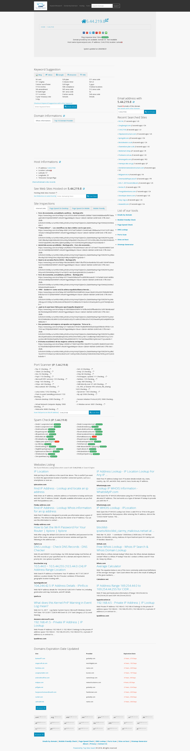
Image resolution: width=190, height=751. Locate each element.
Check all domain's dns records (43, 182)
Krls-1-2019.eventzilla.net (128, 183)
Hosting (81, 6)
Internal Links (41, 208)
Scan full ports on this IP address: (46, 412)
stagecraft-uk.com (41, 663)
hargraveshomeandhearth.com (45, 692)
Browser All (41, 708)
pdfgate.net (39, 687)
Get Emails (151, 112)
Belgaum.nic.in (124, 174)
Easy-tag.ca (123, 200)
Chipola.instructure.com (127, 134)
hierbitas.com (39, 668)
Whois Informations (43, 120)
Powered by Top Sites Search (84, 748)
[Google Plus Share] (87, 32)
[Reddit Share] (103, 32)
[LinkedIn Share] (93, 32)
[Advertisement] (74, 139)
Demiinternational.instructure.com (131, 168)
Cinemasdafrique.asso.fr (128, 179)
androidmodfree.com (42, 678)
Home (43, 27)
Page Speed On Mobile (81, 208)
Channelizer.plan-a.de (126, 146)
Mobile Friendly (99, 208)
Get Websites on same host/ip (45, 196)
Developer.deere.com (127, 195)
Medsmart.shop (125, 151)
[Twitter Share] (90, 32)
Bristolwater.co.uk (125, 142)
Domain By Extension (71, 6)
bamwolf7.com (40, 658)
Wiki (84, 75)
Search (116, 6)
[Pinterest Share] (96, 32)
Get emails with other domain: (129, 108)
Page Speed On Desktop (59, 208)
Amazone (72, 75)
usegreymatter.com (41, 673)
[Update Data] (63, 116)
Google (61, 75)
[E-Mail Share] (106, 32)
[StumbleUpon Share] (99, 32)
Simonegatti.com (125, 159)
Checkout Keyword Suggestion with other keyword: (53, 103)
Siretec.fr (122, 187)
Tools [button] (88, 6)
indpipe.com (39, 682)
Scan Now (93, 196)
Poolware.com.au (125, 155)
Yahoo (49, 75)
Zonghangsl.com (125, 125)
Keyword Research (56, 6)
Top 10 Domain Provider (63, 120)
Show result (71, 107)
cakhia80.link (39, 702)
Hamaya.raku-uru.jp (126, 163)
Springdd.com (124, 138)
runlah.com (39, 697)
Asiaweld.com (124, 204)
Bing (40, 75)
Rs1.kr (121, 121)
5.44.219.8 (50, 27)
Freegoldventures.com (127, 191)
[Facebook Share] (83, 32)
